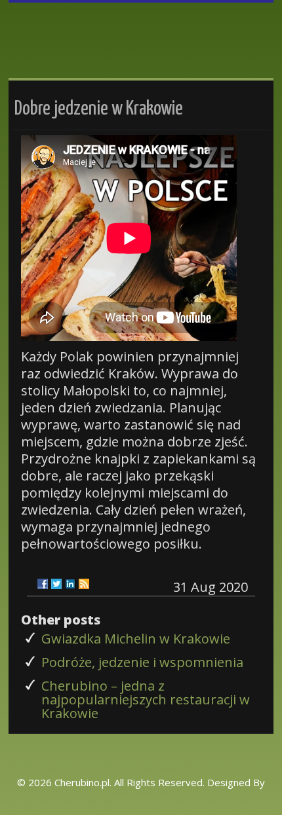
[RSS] (84, 584)
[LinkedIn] (70, 584)
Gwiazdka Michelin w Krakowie (135, 638)
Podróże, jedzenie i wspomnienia (142, 662)
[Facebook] (42, 584)
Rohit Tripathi (141, 799)
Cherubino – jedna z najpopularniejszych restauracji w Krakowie (145, 699)
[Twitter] (56, 584)
